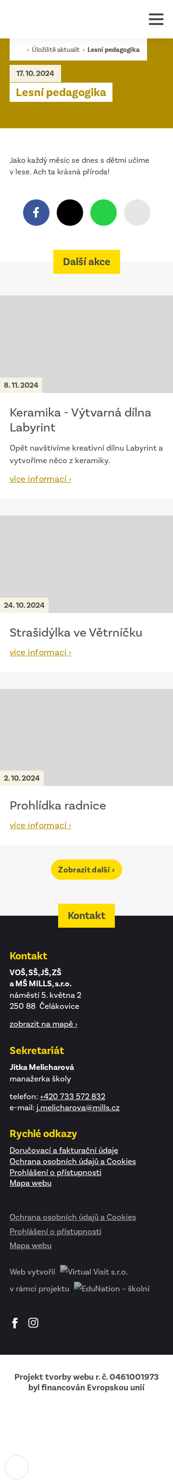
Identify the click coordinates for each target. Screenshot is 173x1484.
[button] (156, 19)
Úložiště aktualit (56, 50)
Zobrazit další (84, 870)
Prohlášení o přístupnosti (55, 1172)
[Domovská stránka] (50, 19)
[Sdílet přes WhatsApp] (103, 212)
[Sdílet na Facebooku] (36, 212)
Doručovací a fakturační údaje (64, 1150)
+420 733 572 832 (72, 1096)
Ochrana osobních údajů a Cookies (73, 1161)
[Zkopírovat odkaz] (137, 212)
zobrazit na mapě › (43, 1024)
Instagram (33, 1323)
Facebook (15, 1323)
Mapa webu (30, 1183)
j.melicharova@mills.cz (78, 1107)
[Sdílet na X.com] (70, 212)
